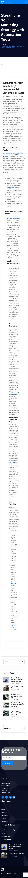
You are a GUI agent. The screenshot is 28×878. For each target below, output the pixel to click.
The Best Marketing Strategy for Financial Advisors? (17, 704)
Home (3, 44)
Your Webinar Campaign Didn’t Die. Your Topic (17, 712)
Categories (6, 725)
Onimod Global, (14, 462)
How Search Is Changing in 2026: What (16, 696)
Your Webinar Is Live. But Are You (17, 687)
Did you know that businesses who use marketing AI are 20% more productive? (13, 154)
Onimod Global (7, 96)
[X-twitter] (10, 797)
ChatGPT (15, 432)
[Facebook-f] (2, 797)
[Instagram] (6, 797)
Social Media (10, 187)
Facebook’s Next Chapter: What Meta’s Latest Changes (17, 679)
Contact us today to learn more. (14, 627)
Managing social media (13, 218)
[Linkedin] (13, 797)
